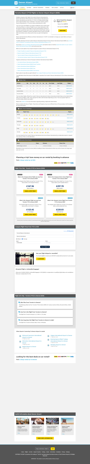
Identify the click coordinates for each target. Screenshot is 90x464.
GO (73, 2)
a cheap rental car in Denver (28, 359)
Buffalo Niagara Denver (22, 145)
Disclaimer (58, 451)
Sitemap (68, 451)
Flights (22, 7)
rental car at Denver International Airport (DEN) (32, 44)
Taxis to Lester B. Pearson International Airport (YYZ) (29, 55)
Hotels (62, 7)
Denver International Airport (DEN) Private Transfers (28, 64)
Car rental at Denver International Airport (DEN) (27, 62)
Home (16, 7)
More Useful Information (45, 438)
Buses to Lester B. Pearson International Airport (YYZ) (29, 53)
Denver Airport (28, 3)
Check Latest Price (30, 191)
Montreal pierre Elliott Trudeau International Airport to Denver (59, 340)
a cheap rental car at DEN (27, 160)
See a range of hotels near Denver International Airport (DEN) (49, 73)
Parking (47, 7)
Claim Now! (41, 258)
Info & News (55, 7)
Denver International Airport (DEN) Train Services (28, 70)
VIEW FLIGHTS (69, 85)
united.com (23, 101)
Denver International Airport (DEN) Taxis (26, 68)
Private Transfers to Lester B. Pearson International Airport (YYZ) (31, 51)
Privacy (63, 451)
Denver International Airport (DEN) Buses (26, 66)
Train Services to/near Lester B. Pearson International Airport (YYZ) (32, 57)
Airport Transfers (38, 7)
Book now (62, 30)
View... (19, 433)
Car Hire (29, 7)
